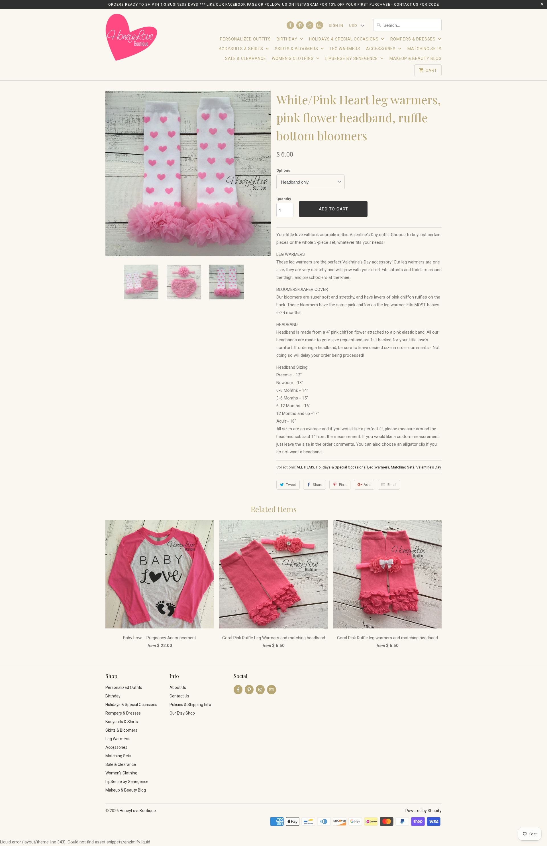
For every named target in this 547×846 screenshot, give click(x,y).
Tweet (291, 484)
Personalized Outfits (245, 39)
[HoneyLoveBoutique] (131, 38)
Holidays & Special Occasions (344, 39)
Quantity (283, 199)
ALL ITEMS (305, 467)
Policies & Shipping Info (190, 704)
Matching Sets (424, 48)
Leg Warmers (345, 48)
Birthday (288, 39)
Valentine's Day (428, 467)
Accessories (381, 48)
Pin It (343, 484)
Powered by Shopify (423, 810)
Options (283, 170)
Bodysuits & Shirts (241, 48)
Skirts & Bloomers (297, 48)
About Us (178, 687)
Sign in (336, 25)
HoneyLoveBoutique (138, 810)
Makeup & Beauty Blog (415, 58)
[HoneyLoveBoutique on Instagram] (309, 25)
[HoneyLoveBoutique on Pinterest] (300, 25)
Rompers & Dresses (413, 39)
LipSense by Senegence (352, 58)
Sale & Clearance (245, 58)
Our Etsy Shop (182, 713)
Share (317, 484)
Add (367, 484)
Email (391, 484)
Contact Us (179, 696)
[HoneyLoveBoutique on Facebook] (290, 25)
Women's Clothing (293, 58)
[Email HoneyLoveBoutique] (319, 25)
